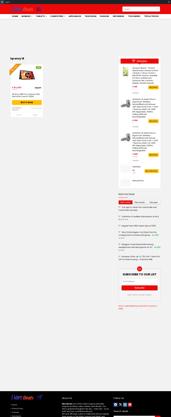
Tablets (40, 16)
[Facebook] (116, 405)
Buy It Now (27, 102)
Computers (56, 16)
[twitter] (120, 405)
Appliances (75, 16)
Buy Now (153, 87)
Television (90, 16)
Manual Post (138, 180)
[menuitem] (2, 2)
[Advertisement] (85, 36)
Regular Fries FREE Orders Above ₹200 (139, 225)
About (14, 405)
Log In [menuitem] (7, 2)
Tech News (134, 16)
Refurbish (118, 16)
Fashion (104, 16)
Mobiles (26, 16)
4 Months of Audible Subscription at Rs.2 (140, 216)
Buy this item (151, 171)
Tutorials (15, 412)
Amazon (15, 110)
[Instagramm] (125, 405)
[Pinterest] (130, 405)
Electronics (16, 108)
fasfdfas (136, 166)
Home (15, 16)
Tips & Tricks (151, 16)
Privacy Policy (17, 408)
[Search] (157, 9)
